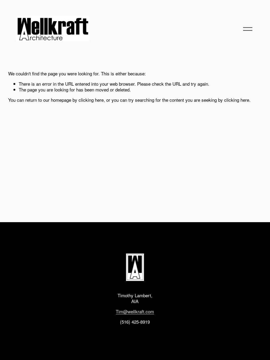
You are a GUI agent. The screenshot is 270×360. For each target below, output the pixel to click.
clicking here (91, 99)
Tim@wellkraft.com (135, 311)
